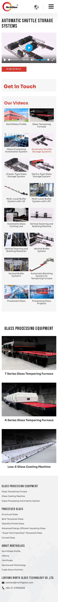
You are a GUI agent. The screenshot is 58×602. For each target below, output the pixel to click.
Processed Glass (12, 509)
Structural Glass (10, 514)
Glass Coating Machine (13, 496)
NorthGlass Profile (11, 551)
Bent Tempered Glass (12, 519)
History (5, 556)
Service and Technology (14, 565)
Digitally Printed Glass (13, 523)
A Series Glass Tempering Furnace (29, 420)
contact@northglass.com (19, 582)
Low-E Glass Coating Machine (29, 466)
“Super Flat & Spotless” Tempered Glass (22, 533)
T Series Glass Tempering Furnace (29, 373)
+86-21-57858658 (15, 588)
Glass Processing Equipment (20, 486)
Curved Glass (8, 538)
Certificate (7, 560)
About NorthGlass (13, 546)
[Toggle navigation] (51, 6)
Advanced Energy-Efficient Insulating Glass (23, 528)
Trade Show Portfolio (12, 570)
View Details (14, 69)
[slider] (14, 59)
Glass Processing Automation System (21, 501)
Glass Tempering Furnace (14, 491)
